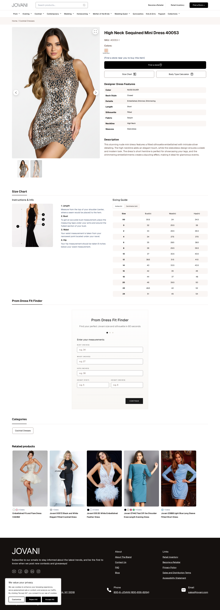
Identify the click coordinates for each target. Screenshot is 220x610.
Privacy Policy (169, 567)
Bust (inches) (83, 345)
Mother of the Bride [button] (101, 14)
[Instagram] (38, 571)
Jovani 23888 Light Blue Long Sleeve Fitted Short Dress (178, 515)
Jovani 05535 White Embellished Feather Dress (102, 515)
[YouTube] (14, 571)
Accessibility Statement (174, 578)
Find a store (153, 64)
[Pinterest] (26, 571)
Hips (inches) (83, 368)
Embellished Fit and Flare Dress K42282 (27, 515)
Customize (16, 599)
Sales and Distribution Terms (177, 572)
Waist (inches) (83, 356)
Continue (134, 401)
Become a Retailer (171, 562)
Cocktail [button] (38, 14)
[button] (16, 92)
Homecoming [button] (82, 14)
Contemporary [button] (53, 14)
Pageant (161, 14)
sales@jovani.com (198, 592)
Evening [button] (26, 14)
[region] (33, 591)
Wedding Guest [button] (121, 14)
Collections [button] (172, 14)
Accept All (49, 599)
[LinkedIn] (32, 571)
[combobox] (62, 5)
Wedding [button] (68, 14)
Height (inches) (118, 380)
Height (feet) (83, 380)
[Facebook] (20, 571)
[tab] (110, 191)
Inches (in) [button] (118, 206)
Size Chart (127, 74)
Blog (117, 572)
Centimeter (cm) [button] (131, 206)
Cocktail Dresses (27, 21)
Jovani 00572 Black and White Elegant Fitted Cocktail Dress (64, 515)
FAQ (117, 567)
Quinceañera (138, 14)
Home (14, 21)
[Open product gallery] (95, 31)
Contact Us (120, 562)
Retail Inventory (170, 557)
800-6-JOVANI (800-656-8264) (131, 592)
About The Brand (123, 557)
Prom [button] (15, 14)
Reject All (33, 599)
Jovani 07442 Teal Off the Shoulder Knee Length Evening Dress (140, 515)
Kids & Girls (151, 14)
